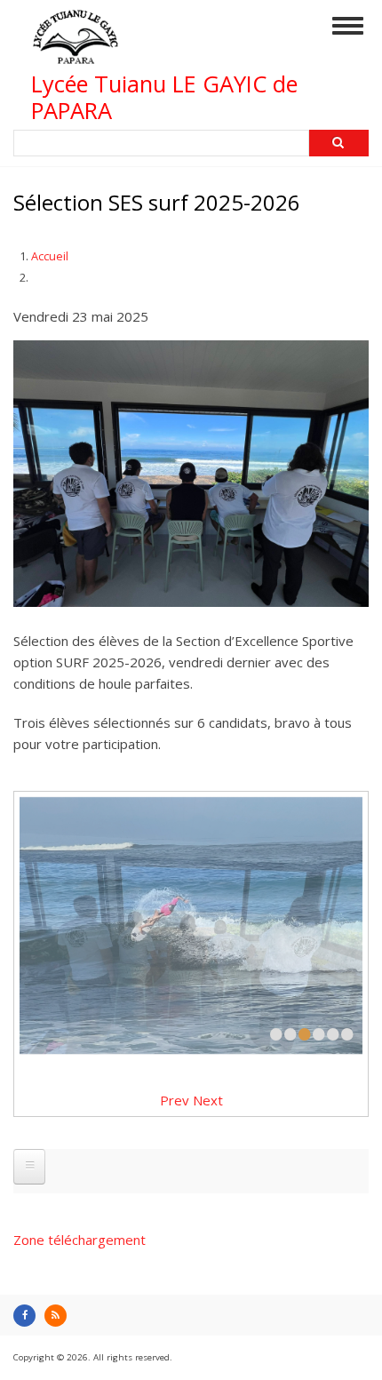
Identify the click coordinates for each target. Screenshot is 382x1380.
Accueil (49, 256)
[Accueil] (75, 56)
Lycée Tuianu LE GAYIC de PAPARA (164, 97)
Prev (174, 1100)
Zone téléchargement (79, 1239)
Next (208, 1100)
